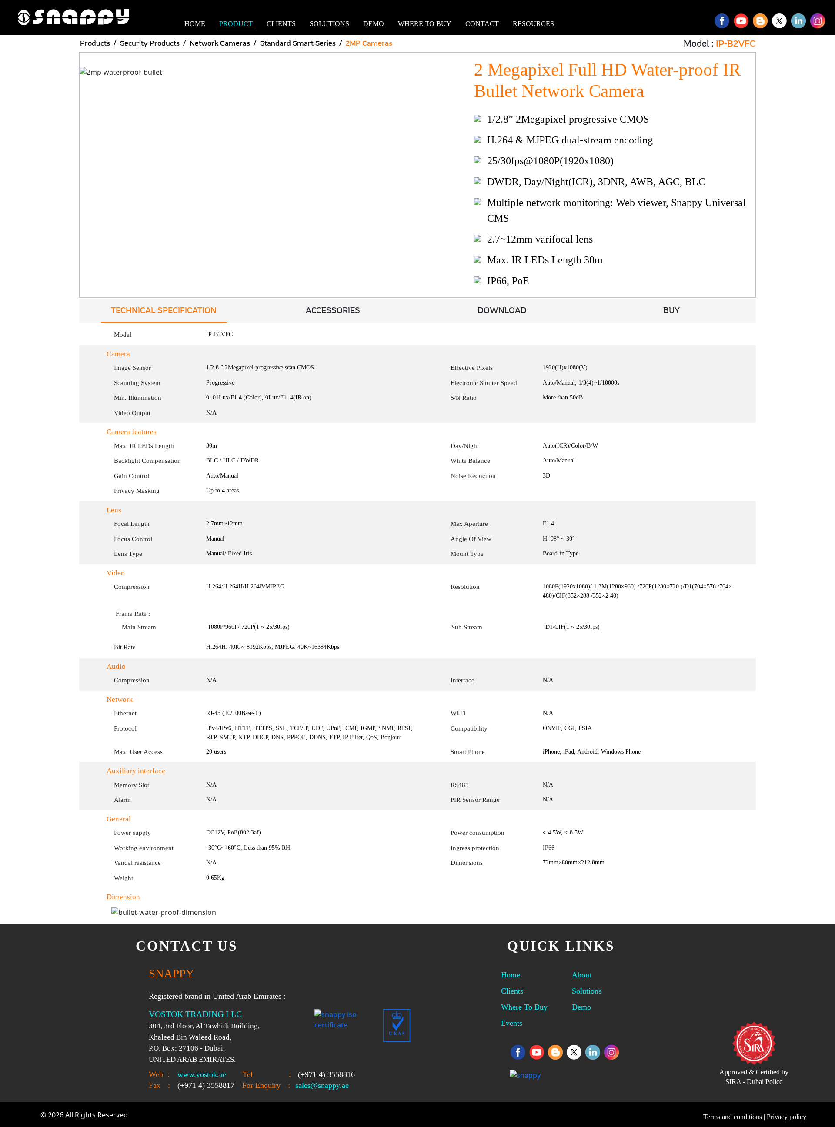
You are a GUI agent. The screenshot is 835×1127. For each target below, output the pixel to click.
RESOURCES (533, 23)
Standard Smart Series (298, 43)
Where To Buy (524, 1007)
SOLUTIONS (329, 23)
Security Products (150, 43)
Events (511, 1023)
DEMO (373, 23)
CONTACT (482, 23)
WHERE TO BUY (424, 23)
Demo (581, 1007)
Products (95, 43)
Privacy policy (786, 1116)
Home (510, 975)
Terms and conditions (732, 1116)
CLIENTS (281, 23)
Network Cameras (220, 43)
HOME (194, 23)
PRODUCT (236, 23)
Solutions (586, 991)
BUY (671, 311)
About (581, 975)
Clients (512, 991)
